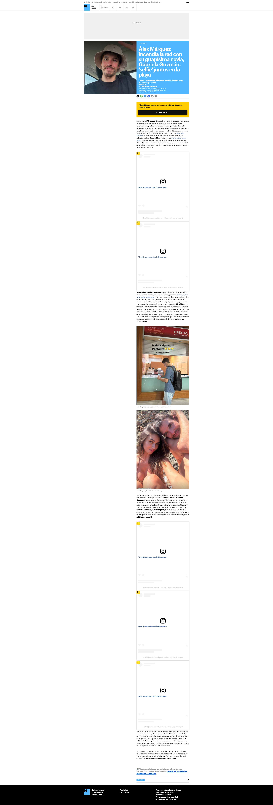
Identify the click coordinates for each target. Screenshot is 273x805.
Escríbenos (124, 792)
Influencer (140, 779)
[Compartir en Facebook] (148, 96)
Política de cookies (163, 795)
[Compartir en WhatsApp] (141, 96)
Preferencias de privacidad (167, 797)
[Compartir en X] (137, 96)
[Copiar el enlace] (156, 96)
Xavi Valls (87, 2)
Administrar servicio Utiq (166, 799)
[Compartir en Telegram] (145, 96)
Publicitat (124, 790)
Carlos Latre (107, 2)
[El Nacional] (87, 7)
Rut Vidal (124, 2)
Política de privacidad (165, 792)
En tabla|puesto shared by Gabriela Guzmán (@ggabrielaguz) (163, 587)
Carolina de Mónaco (154, 2)
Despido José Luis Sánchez (138, 2)
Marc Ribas (116, 2)
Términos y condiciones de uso (168, 790)
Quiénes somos (98, 790)
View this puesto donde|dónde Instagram (152, 187)
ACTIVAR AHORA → (163, 112)
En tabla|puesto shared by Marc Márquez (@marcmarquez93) (163, 218)
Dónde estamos (98, 795)
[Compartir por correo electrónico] (152, 96)
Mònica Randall (96, 2)
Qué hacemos (97, 792)
